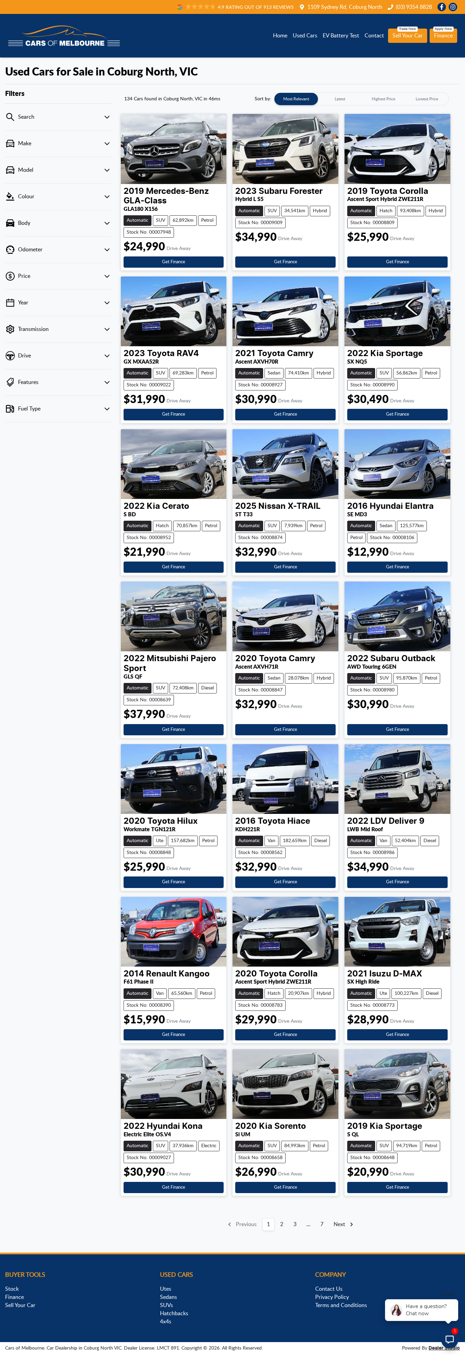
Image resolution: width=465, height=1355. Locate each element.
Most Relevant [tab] (296, 99)
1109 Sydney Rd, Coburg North (344, 7)
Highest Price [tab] (383, 99)
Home (280, 35)
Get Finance (173, 262)
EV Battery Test (341, 35)
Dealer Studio (444, 1348)
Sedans (168, 1297)
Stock (12, 1289)
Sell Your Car (407, 35)
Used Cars (305, 35)
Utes (165, 1289)
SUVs (166, 1305)
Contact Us (328, 1289)
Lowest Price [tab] (427, 99)
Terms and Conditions (341, 1305)
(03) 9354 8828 (414, 7)
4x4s (165, 1321)
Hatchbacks (174, 1313)
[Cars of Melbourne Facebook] (443, 7)
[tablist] (361, 99)
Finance (443, 35)
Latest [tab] (340, 99)
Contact (374, 35)
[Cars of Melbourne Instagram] (454, 7)
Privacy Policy (332, 1297)
